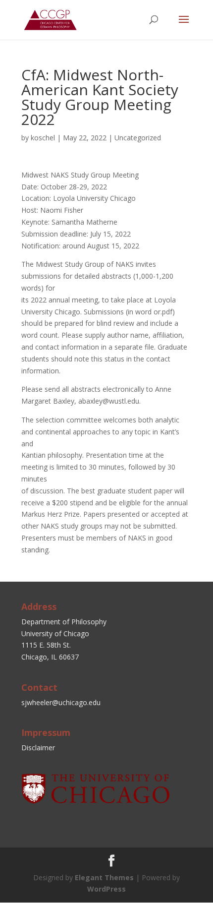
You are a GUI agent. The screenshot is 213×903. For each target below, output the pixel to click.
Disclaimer (38, 747)
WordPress (106, 889)
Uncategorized (137, 137)
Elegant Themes (104, 877)
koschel (43, 137)
